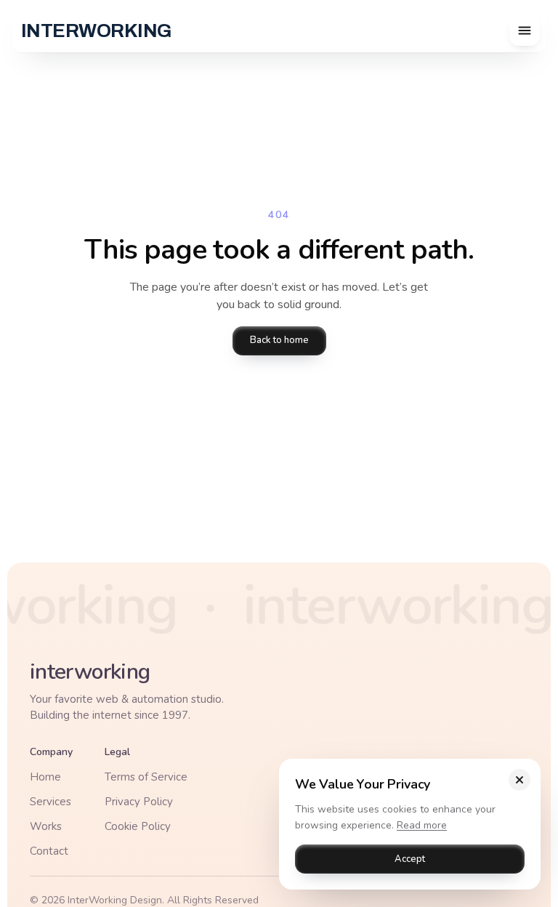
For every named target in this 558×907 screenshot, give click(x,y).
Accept (410, 858)
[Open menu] (524, 30)
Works (46, 826)
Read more (422, 824)
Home (45, 777)
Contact (49, 851)
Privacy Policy (139, 801)
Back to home (279, 340)
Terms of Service (146, 777)
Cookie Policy (138, 826)
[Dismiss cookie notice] (519, 780)
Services (50, 801)
